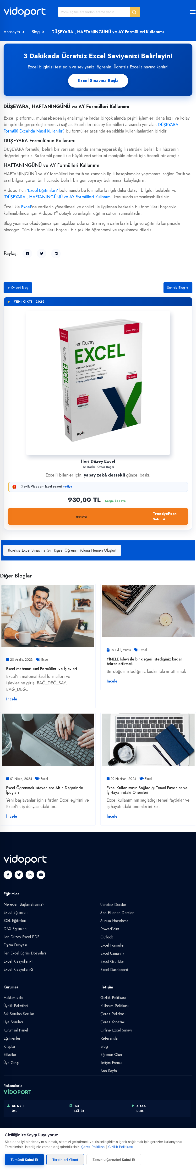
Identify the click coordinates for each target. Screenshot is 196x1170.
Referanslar (109, 1038)
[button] (135, 12)
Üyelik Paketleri (16, 1006)
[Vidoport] (25, 14)
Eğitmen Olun (111, 1054)
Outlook (106, 937)
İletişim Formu (111, 1062)
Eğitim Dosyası (15, 945)
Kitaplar (9, 1046)
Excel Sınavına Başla (98, 81)
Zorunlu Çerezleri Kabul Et (114, 1160)
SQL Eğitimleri (15, 920)
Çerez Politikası (113, 1014)
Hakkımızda (13, 997)
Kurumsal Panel (16, 1030)
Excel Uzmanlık (112, 953)
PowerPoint (109, 929)
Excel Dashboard (114, 969)
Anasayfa (12, 32)
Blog (36, 32)
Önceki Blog (19, 287)
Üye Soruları (13, 1022)
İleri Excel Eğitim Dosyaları (25, 953)
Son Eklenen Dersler (117, 912)
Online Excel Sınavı (116, 1030)
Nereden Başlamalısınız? (24, 904)
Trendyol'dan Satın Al (165, 516)
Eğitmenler (12, 1038)
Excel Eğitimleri (15, 912)
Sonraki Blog (176, 287)
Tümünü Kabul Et (24, 1160)
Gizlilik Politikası (113, 997)
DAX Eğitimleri (15, 929)
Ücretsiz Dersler (113, 904)
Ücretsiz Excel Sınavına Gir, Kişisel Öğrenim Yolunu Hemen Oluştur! (62, 550)
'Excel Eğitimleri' (42, 190)
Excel (26, 207)
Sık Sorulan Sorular (19, 1014)
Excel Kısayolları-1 (18, 961)
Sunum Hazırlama (114, 921)
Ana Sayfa (108, 1071)
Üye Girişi (11, 1062)
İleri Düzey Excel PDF (21, 937)
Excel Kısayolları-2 (18, 969)
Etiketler (10, 1054)
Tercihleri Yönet (65, 1160)
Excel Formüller (112, 945)
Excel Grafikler (112, 961)
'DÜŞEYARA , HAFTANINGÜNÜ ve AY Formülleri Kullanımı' (58, 197)
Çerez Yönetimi (112, 1022)
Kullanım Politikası (114, 1006)
